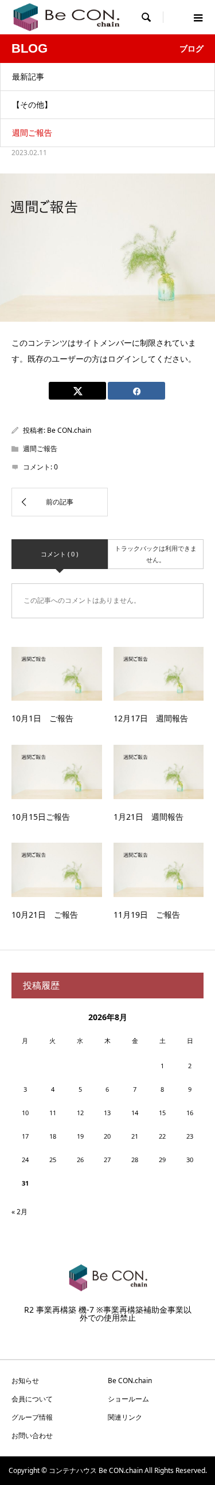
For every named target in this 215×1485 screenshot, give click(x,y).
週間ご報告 (32, 132)
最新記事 (28, 76)
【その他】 (32, 104)
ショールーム (128, 1399)
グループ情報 (32, 1417)
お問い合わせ (32, 1435)
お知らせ (25, 1380)
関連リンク (125, 1417)
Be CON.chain (69, 430)
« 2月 (19, 1212)
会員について (32, 1399)
